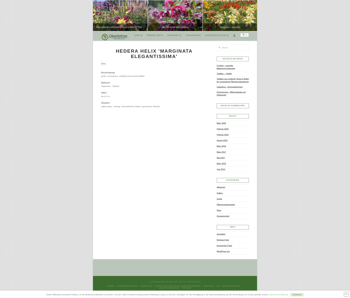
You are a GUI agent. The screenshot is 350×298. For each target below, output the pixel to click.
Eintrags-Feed (223, 240)
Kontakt (110, 286)
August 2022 (222, 140)
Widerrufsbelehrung (231, 286)
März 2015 (221, 163)
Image (219, 199)
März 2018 (221, 146)
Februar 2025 (223, 129)
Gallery (220, 193)
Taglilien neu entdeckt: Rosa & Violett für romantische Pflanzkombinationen (233, 80)
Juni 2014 (221, 169)
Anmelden (221, 234)
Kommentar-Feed (224, 246)
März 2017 (221, 152)
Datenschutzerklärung (169, 288)
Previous (98, 15)
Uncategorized (223, 216)
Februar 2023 (223, 135)
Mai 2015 (221, 158)
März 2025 (221, 123)
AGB (217, 286)
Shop (219, 210)
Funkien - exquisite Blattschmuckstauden (226, 67)
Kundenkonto (146, 286)
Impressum (186, 288)
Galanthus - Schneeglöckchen (230, 87)
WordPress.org (223, 251)
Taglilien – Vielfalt (224, 74)
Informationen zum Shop (127, 286)
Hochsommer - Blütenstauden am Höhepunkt (231, 93)
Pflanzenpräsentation (226, 204)
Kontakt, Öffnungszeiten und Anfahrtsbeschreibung (177, 286)
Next (251, 15)
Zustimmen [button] (297, 295)
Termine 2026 (208, 286)
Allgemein (221, 187)
